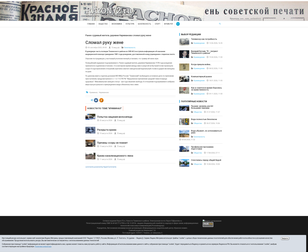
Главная (91, 24)
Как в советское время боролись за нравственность (206, 89)
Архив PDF (168, 24)
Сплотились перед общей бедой (206, 160)
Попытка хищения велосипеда (114, 116)
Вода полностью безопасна (204, 119)
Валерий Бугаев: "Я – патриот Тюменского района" (204, 52)
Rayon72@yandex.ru (174, 221)
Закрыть (285, 238)
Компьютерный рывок (201, 76)
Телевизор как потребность (204, 39)
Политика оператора (43, 246)
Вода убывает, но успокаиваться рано (206, 132)
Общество (103, 24)
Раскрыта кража (106, 129)
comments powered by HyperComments (100, 167)
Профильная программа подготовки (202, 148)
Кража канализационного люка (115, 155)
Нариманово (104, 92)
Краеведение (199, 43)
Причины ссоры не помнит (112, 142)
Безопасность (144, 24)
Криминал (94, 92)
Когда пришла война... (201, 64)
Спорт (157, 24)
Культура (130, 24)
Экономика (116, 24)
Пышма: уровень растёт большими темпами (202, 107)
